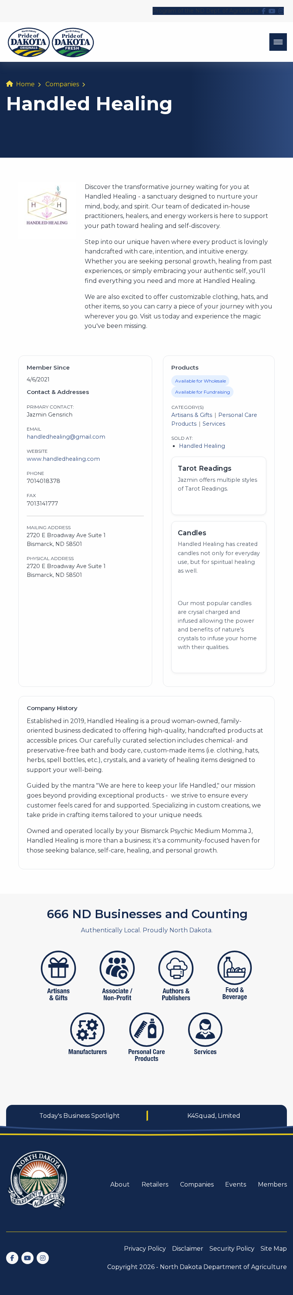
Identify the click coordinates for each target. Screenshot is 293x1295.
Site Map (274, 1248)
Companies (62, 84)
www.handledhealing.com (63, 458)
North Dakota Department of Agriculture (223, 1267)
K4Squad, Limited (213, 1115)
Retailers (155, 1184)
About (120, 1184)
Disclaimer (187, 1248)
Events (235, 1184)
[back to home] (51, 42)
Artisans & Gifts (191, 415)
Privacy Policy (145, 1248)
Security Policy (231, 1248)
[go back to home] (38, 1184)
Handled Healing (202, 445)
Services (214, 423)
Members (272, 1184)
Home (25, 84)
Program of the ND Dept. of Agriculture (206, 10)
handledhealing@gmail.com (66, 436)
